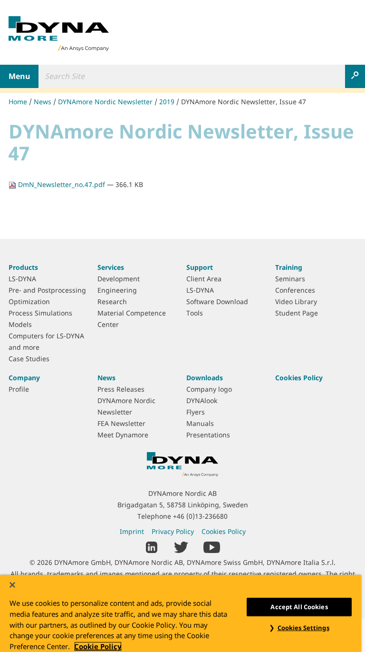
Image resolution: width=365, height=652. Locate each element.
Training (288, 267)
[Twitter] (181, 546)
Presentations (208, 434)
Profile (19, 389)
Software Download (217, 301)
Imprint (132, 531)
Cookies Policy (299, 377)
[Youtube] (211, 546)
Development (118, 278)
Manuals (200, 423)
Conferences (295, 290)
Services (110, 267)
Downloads (204, 377)
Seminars (290, 278)
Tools (194, 312)
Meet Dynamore (122, 434)
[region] (180, 613)
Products (23, 267)
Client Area (203, 278)
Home (18, 101)
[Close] (12, 585)
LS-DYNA (22, 278)
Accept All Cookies (298, 607)
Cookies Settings (303, 627)
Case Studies (29, 358)
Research (112, 301)
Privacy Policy (173, 531)
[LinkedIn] (152, 546)
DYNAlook (201, 400)
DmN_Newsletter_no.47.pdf (61, 184)
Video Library (296, 301)
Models (20, 324)
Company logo (209, 389)
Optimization (29, 301)
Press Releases (120, 389)
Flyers (195, 411)
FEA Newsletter (121, 423)
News (42, 101)
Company (24, 377)
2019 (166, 101)
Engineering (117, 290)
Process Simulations (40, 312)
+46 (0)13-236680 (200, 516)
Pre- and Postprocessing (47, 290)
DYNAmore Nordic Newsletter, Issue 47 (243, 101)
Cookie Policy (98, 646)
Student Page (296, 312)
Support (199, 267)
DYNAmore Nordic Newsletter (105, 101)
